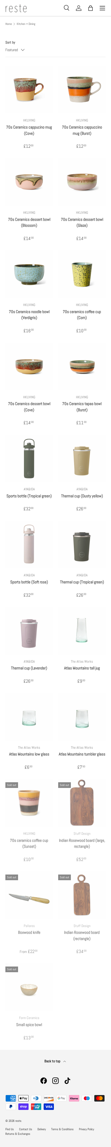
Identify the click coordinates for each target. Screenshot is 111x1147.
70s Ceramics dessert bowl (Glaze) (82, 222)
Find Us (9, 1129)
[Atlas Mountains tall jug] (82, 631)
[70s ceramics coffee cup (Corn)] (82, 274)
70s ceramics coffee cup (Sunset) (29, 843)
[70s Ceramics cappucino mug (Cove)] (29, 89)
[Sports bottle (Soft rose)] (29, 544)
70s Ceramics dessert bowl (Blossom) (29, 222)
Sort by (10, 42)
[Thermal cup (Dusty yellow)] (82, 458)
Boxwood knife (29, 932)
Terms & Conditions (62, 1129)
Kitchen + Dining (26, 23)
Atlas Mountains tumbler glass (82, 754)
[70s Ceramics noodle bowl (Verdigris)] (29, 274)
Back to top (52, 1061)
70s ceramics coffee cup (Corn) (82, 314)
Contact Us (25, 1129)
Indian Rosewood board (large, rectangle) (82, 843)
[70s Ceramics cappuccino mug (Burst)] (82, 89)
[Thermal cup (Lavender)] (29, 631)
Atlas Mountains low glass (29, 754)
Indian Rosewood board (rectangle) (82, 935)
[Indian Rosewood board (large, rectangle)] (82, 803)
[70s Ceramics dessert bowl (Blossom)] (29, 182)
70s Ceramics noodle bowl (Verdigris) (29, 314)
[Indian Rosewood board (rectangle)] (82, 895)
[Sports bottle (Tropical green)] (29, 458)
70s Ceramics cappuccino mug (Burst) (82, 130)
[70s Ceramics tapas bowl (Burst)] (82, 366)
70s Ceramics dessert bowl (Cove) (29, 406)
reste (18, 1121)
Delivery (41, 1129)
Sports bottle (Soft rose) (29, 581)
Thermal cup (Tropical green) (82, 581)
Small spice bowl (29, 1024)
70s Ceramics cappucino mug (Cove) (29, 130)
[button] (90, 8)
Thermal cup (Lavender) (29, 668)
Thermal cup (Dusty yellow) (82, 495)
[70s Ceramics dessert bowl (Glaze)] (82, 182)
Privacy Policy (86, 1129)
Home (8, 23)
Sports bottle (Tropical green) (29, 495)
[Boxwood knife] (29, 895)
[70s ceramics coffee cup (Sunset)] (29, 803)
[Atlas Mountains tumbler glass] (82, 717)
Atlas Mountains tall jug (82, 668)
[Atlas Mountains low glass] (29, 717)
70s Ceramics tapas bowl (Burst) (82, 406)
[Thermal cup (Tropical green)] (82, 544)
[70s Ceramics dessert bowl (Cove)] (29, 366)
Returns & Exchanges (17, 1134)
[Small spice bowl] (29, 987)
